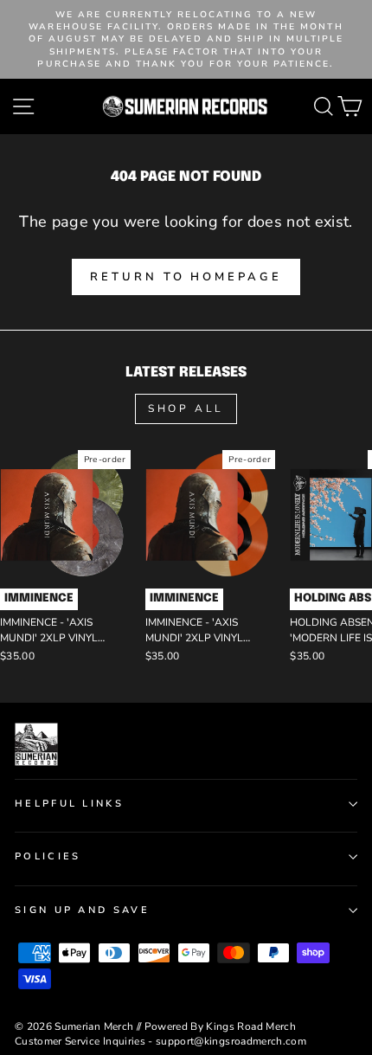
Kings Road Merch (251, 1026)
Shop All (186, 408)
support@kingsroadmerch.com (231, 1041)
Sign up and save (82, 910)
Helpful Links (69, 803)
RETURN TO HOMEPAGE (185, 277)
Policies (48, 856)
